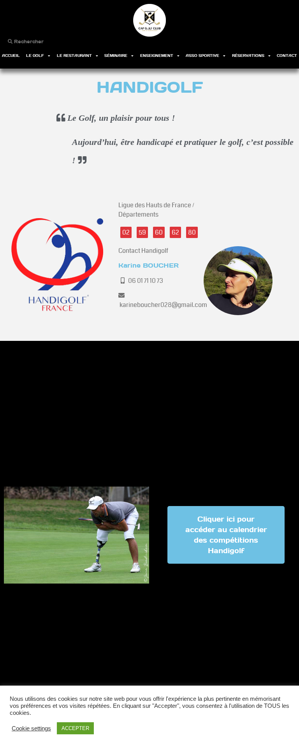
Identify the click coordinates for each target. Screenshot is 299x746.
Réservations (248, 55)
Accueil (11, 55)
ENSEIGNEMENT (156, 55)
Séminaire (115, 55)
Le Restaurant (74, 55)
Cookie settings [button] (31, 728)
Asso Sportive (202, 55)
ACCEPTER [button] (75, 728)
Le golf (35, 55)
